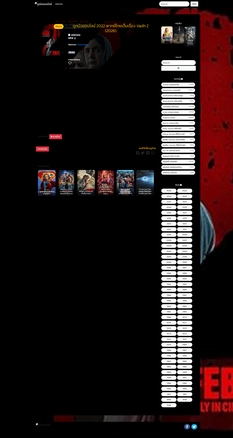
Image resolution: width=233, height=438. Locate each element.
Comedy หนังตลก (178, 106)
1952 (169, 394)
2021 (185, 201)
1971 (184, 339)
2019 (184, 207)
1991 (184, 284)
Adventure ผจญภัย (178, 90)
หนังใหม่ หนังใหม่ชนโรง (178, 167)
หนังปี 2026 (75, 35)
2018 (169, 212)
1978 (169, 322)
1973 (184, 333)
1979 (184, 317)
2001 (184, 256)
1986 (169, 300)
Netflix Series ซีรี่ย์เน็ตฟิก (178, 145)
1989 (184, 289)
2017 (184, 212)
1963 (184, 361)
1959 (185, 372)
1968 (169, 350)
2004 (168, 251)
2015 (185, 218)
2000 (168, 262)
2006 (168, 245)
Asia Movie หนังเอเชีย (178, 101)
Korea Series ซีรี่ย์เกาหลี (178, 134)
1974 (169, 333)
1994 (169, 278)
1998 (169, 267)
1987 (184, 295)
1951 (184, 394)
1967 (184, 350)
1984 (169, 306)
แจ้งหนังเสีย (42, 149)
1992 (169, 284)
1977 (184, 322)
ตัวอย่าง (58, 26)
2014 (169, 223)
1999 (184, 262)
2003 (184, 251)
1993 (184, 278)
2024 (169, 196)
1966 (169, 355)
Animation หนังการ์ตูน (178, 95)
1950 (169, 399)
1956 (169, 383)
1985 (185, 300)
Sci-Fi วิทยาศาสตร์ (178, 150)
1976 (169, 328)
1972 (169, 339)
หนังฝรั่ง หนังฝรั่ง (178, 161)
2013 (184, 223)
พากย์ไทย (56, 136)
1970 (169, 344)
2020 (168, 207)
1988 (169, 295)
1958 (169, 377)
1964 (169, 361)
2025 (184, 190)
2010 (169, 234)
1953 (185, 388)
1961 (184, 366)
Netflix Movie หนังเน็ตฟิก (178, 139)
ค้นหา (194, 4)
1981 (184, 311)
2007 (184, 240)
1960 (169, 372)
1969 (184, 344)
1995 (185, 273)
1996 (169, 273)
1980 (169, 317)
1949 (184, 399)
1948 (169, 405)
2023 (184, 196)
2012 (169, 229)
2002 (168, 256)
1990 (169, 289)
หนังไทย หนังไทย (178, 172)
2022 (169, 201)
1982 (169, 311)
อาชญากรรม (82, 44)
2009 (184, 234)
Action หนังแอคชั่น (178, 84)
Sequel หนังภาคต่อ (178, 156)
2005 (184, 245)
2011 (184, 229)
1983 (184, 306)
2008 (168, 240)
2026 (169, 190)
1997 (184, 267)
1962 (169, 366)
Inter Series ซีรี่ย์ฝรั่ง (178, 128)
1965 (185, 355)
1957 (185, 377)
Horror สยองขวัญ (178, 123)
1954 (169, 388)
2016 (169, 218)
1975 (185, 328)
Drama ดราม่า (178, 117)
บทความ (59, 4)
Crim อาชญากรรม (178, 112)
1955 (185, 383)
